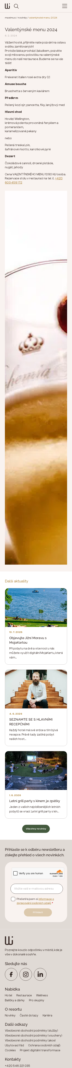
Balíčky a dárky (15, 1000)
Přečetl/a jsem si (35, 900)
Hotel (8, 995)
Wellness (42, 995)
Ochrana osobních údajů (44, 1045)
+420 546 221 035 (17, 1065)
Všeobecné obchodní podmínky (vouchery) (33, 1035)
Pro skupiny (36, 1000)
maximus (10, 17)
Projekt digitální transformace (40, 1050)
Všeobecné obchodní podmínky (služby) (31, 1030)
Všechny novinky (36, 828)
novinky (22, 17)
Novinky (10, 1015)
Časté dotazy (29, 1015)
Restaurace (24, 995)
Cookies (10, 1050)
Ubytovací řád (14, 1045)
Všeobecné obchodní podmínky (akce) (30, 1040)
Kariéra (47, 1015)
